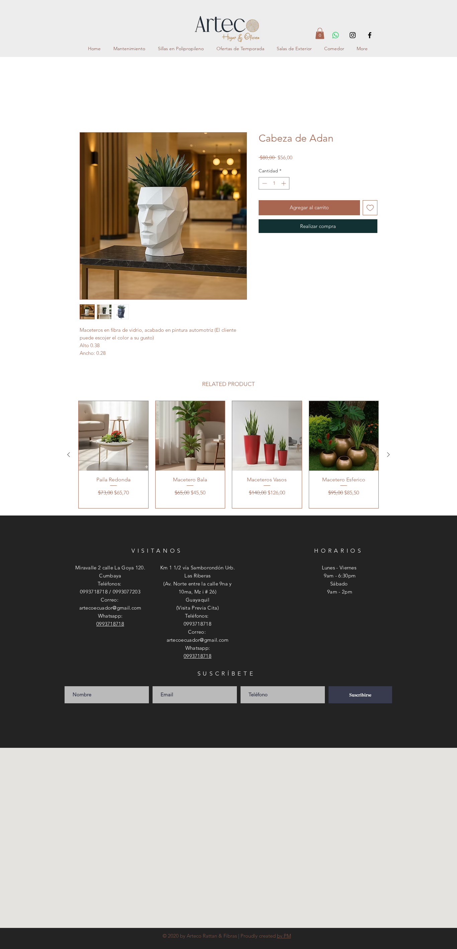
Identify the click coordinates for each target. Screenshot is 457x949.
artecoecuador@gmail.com (110, 609)
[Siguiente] (388, 456)
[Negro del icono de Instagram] (353, 35)
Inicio (86, 109)
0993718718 (110, 625)
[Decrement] (264, 184)
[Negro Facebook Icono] (370, 35)
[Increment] (284, 184)
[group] (228, 455)
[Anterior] (69, 456)
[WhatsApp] (336, 35)
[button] (320, 33)
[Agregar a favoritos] (370, 208)
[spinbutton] (274, 184)
